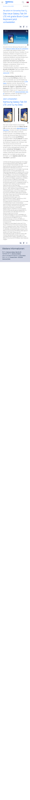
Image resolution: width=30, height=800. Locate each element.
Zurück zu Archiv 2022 (8, 6)
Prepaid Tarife (13, 257)
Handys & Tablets (16, 253)
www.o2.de (6, 73)
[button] (20, 26)
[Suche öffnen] (23, 2)
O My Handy (22, 255)
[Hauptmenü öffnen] (2, 2)
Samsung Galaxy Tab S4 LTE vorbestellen (17, 48)
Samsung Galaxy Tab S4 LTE (13, 252)
